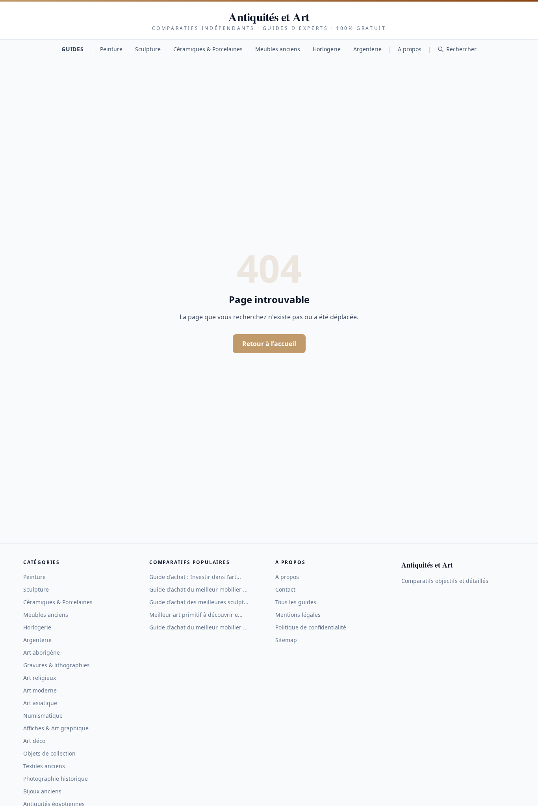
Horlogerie (327, 49)
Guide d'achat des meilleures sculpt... (199, 602)
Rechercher (461, 49)
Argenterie (367, 49)
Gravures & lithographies (56, 665)
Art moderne (40, 690)
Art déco (34, 741)
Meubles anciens (277, 49)
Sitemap (286, 640)
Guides (72, 49)
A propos (409, 49)
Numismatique (43, 715)
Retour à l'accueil (269, 343)
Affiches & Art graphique (56, 728)
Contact (285, 589)
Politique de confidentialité (310, 627)
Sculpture (148, 49)
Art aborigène (41, 652)
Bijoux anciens (42, 791)
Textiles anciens (44, 766)
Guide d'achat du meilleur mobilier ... (198, 589)
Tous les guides (295, 602)
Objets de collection (49, 753)
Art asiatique (40, 703)
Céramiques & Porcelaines (208, 49)
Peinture (111, 49)
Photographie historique (55, 778)
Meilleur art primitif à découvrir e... (196, 614)
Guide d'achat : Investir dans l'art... (195, 577)
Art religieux (39, 677)
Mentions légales (298, 614)
